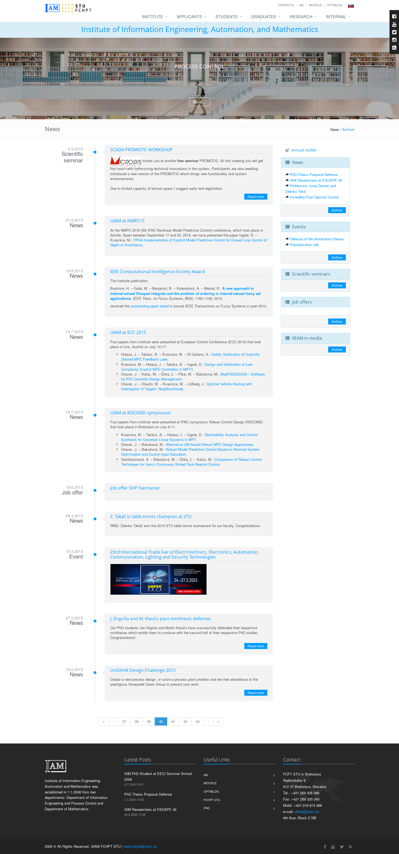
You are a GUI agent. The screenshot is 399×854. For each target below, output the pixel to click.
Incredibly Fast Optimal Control (314, 197)
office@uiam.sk (307, 811)
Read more (256, 196)
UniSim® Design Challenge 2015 (143, 670)
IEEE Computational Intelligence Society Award (157, 272)
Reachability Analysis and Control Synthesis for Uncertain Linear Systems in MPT (189, 437)
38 (136, 721)
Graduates (263, 16)
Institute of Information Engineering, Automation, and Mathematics (199, 29)
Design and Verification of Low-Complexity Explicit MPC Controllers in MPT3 (187, 367)
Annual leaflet (303, 150)
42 (185, 721)
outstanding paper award (150, 305)
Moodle (315, 5)
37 (124, 721)
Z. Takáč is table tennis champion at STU (151, 516)
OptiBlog (335, 5)
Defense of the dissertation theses (317, 238)
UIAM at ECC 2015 (128, 332)
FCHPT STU (212, 800)
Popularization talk (304, 244)
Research (301, 16)
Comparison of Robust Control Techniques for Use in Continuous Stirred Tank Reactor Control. (191, 462)
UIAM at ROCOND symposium (140, 413)
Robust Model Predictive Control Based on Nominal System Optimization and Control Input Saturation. (190, 452)
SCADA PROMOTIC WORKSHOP (141, 150)
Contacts (286, 5)
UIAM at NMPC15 (127, 221)
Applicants (189, 16)
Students (226, 16)
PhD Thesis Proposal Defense (313, 174)
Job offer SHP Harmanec (135, 488)
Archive (348, 129)
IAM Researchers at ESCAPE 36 (316, 180)
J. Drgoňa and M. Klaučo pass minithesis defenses (160, 619)
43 (197, 721)
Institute (152, 16)
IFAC (207, 808)
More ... (199, 102)
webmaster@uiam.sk (140, 846)
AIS (301, 5)
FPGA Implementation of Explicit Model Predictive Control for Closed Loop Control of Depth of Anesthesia (188, 242)
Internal (336, 16)
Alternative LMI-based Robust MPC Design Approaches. (210, 444)
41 (173, 721)
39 (149, 721)
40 (161, 721)
